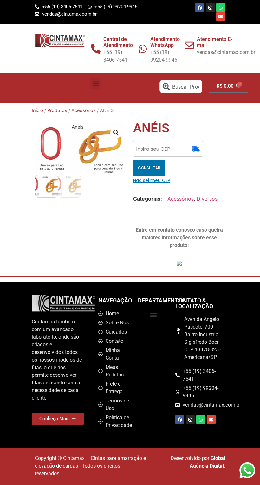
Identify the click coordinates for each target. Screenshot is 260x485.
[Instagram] (210, 7)
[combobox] (180, 86)
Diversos (207, 199)
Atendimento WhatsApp (165, 42)
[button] (95, 83)
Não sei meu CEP (151, 180)
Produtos (57, 110)
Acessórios (83, 110)
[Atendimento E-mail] (189, 45)
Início (37, 110)
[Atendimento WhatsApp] (142, 49)
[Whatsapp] (220, 7)
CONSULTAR (149, 167)
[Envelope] (220, 16)
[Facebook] (199, 7)
